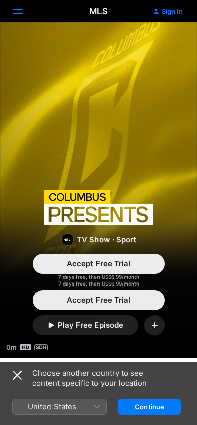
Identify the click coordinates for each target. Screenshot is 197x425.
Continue (149, 407)
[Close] (17, 375)
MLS (98, 11)
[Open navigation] (24, 11)
